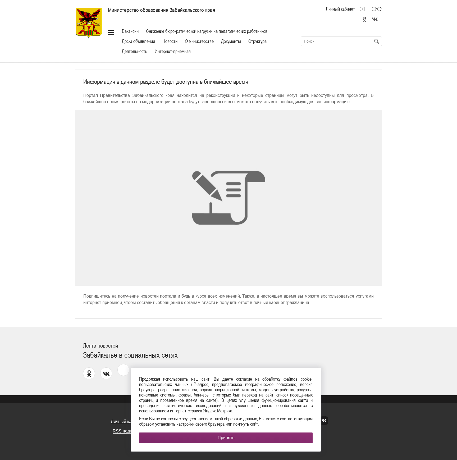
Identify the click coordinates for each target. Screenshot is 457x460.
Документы (231, 41)
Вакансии (130, 31)
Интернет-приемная (173, 51)
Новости (169, 41)
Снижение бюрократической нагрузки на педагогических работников (206, 31)
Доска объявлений (138, 41)
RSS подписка (127, 431)
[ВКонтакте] (324, 420)
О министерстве (199, 41)
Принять (226, 437)
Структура (257, 41)
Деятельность (134, 51)
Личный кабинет (340, 9)
